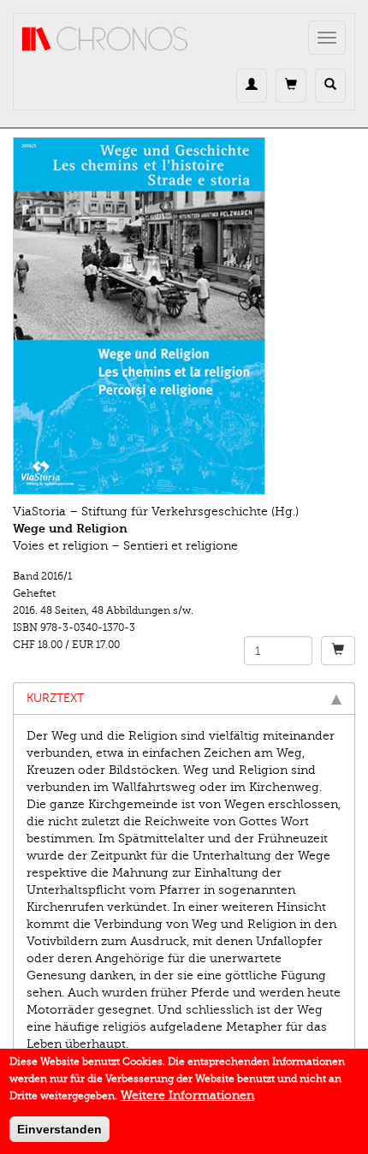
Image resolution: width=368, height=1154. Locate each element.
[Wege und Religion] (184, 316)
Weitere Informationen (187, 1095)
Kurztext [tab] (55, 698)
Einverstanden (59, 1129)
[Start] (105, 39)
